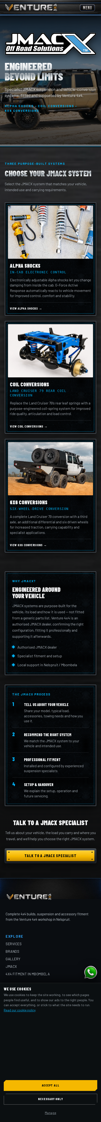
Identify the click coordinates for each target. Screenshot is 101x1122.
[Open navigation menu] (87, 8)
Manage (50, 1113)
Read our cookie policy (19, 1010)
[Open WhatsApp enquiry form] (90, 972)
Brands (12, 951)
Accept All (50, 1085)
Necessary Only (50, 1099)
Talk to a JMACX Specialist (50, 855)
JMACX (11, 966)
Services (14, 944)
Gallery (13, 959)
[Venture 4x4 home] (31, 8)
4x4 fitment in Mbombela (28, 974)
